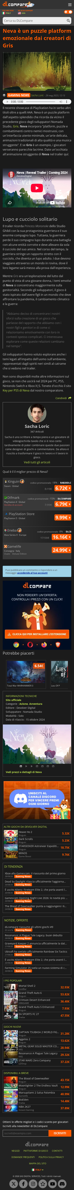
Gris (15, 126)
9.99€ (62, 517)
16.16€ (61, 537)
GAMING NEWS (18, 95)
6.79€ (62, 504)
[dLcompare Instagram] (32, 1184)
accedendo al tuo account (32, 572)
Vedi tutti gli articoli (37, 462)
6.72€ (62, 488)
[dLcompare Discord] (61, 1184)
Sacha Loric (37, 95)
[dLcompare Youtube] (51, 1184)
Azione (23, 703)
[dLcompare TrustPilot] (41, 1184)
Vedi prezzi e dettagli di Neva (24, 772)
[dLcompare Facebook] (22, 1184)
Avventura (35, 703)
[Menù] (69, 5)
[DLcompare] (37, 1144)
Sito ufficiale (13, 700)
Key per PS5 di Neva (16, 390)
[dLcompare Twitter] (12, 1184)
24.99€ (61, 550)
